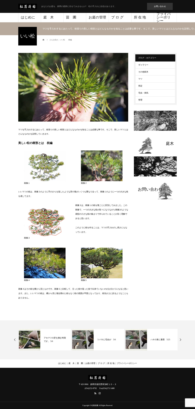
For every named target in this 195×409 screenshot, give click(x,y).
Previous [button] (14, 339)
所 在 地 (140, 17)
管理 (140, 100)
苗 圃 (71, 17)
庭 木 (48, 17)
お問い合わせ (160, 6)
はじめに (28, 17)
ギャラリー (143, 65)
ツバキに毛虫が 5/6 (106, 339)
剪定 (140, 86)
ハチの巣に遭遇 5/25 (160, 339)
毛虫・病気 (143, 93)
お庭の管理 (97, 17)
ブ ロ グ (117, 17)
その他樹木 (143, 72)
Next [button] (180, 339)
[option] (44, 339)
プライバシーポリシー (163, 17)
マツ (140, 79)
